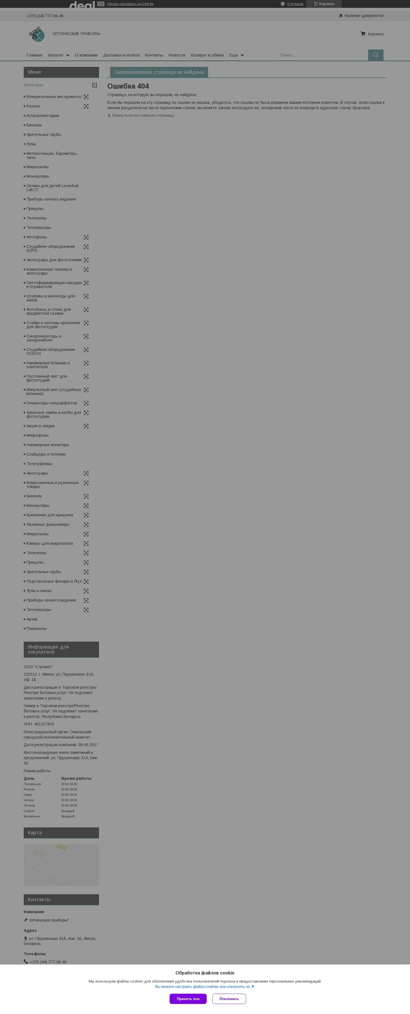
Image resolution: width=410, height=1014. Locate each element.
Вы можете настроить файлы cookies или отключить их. (203, 986)
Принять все (188, 999)
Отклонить (229, 999)
